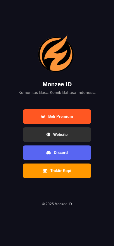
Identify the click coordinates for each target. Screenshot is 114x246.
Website (60, 134)
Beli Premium (60, 116)
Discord (61, 152)
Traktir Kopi (60, 170)
